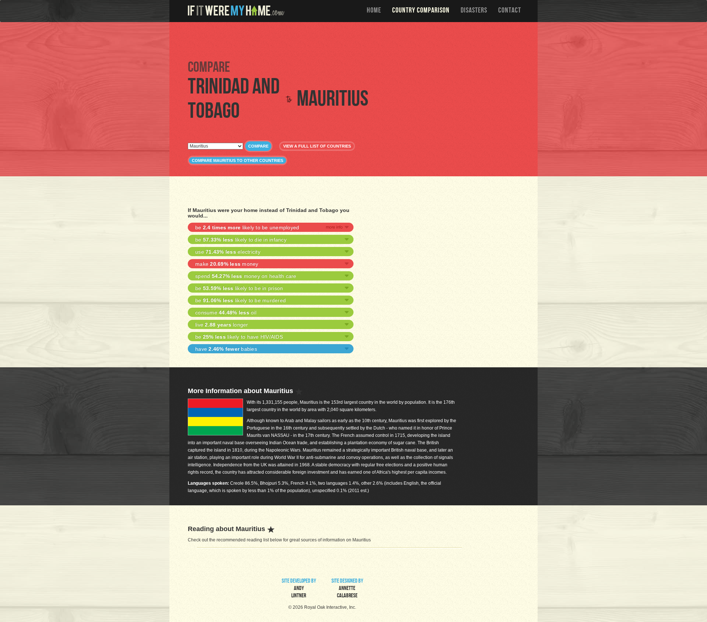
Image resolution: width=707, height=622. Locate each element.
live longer (221, 325)
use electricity (227, 252)
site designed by (347, 589)
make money (226, 264)
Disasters (474, 11)
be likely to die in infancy (240, 240)
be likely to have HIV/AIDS (239, 337)
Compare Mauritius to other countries (237, 160)
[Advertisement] (355, 40)
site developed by (299, 589)
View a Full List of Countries (317, 146)
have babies (226, 349)
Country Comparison (421, 11)
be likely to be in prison (239, 288)
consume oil (225, 312)
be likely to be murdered (240, 300)
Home (374, 11)
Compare (258, 146)
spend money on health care (245, 276)
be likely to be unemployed (247, 227)
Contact (509, 11)
